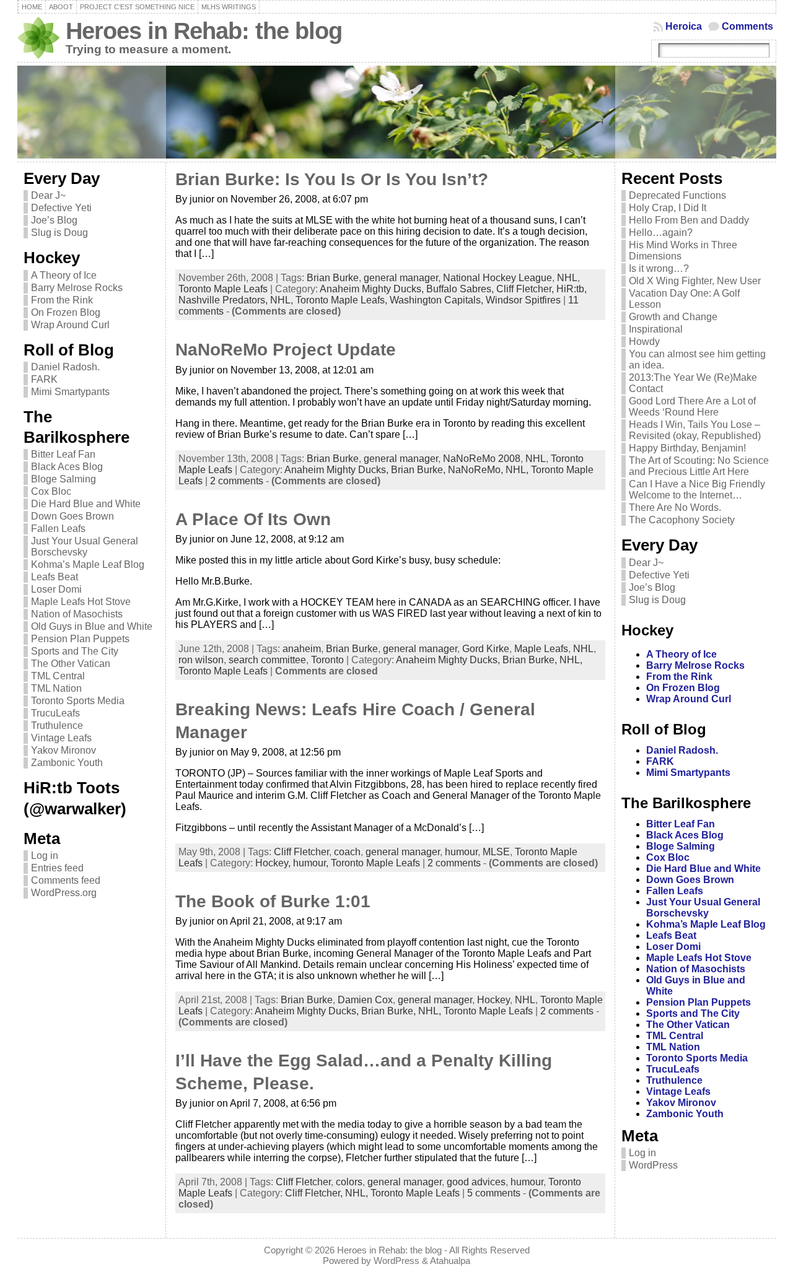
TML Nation (56, 688)
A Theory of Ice (64, 275)
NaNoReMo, (477, 469)
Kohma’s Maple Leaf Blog (87, 564)
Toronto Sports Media (78, 700)
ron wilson (201, 660)
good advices (476, 1182)
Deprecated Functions (677, 195)
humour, (312, 863)
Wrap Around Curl (70, 325)
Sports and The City (74, 651)
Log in (44, 855)
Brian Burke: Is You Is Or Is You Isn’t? (331, 179)
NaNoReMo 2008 (481, 458)
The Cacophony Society (682, 520)
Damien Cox (365, 1000)
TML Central (58, 676)
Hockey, (274, 863)
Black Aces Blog (67, 466)
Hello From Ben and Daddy (689, 220)
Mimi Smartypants (70, 391)
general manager (401, 277)
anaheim (302, 648)
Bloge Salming (63, 479)
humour (461, 852)
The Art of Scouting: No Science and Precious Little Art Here (699, 466)
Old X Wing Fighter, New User (695, 281)
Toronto (327, 660)
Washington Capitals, (438, 300)
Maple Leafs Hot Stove (81, 601)
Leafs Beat (54, 577)
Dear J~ (48, 195)
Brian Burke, (419, 469)
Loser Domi (56, 589)
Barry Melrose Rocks (77, 287)
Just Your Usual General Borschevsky (84, 546)
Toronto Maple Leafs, (343, 300)
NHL (567, 277)
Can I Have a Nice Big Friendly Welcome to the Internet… (697, 489)
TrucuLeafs (55, 713)
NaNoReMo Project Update (285, 349)
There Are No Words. (675, 507)
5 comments (493, 1193)
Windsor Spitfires (523, 300)
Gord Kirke (485, 648)
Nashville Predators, (224, 300)
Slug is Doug (59, 232)
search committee (267, 660)
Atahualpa (450, 1260)
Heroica (683, 26)
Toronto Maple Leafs (223, 289)
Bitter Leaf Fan (63, 454)
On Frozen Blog (65, 312)
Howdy (644, 341)
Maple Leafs (541, 648)
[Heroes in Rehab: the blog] (396, 112)
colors (349, 1182)
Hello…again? (661, 232)
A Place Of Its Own (253, 519)
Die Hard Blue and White (86, 504)
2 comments (236, 481)
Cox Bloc (51, 491)
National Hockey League (497, 277)
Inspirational (656, 329)
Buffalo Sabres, (461, 289)
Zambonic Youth (67, 762)
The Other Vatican (70, 663)
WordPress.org (64, 892)
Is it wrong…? (659, 268)
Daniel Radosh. (65, 367)
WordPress (653, 1165)
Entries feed (57, 868)
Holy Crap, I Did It (667, 208)
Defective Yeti (61, 208)
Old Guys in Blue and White (91, 626)
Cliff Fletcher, (526, 289)
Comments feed (65, 880)
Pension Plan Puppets (80, 639)
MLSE (496, 852)
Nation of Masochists (77, 614)
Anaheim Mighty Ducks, (373, 289)
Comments (747, 26)
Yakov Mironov (63, 750)
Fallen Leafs (58, 528)
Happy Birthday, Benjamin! (687, 448)
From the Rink (62, 300)
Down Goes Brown (72, 516)
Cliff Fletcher (301, 852)
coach (347, 852)
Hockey (493, 1000)
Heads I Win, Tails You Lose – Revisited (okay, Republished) (695, 430)
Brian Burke (333, 277)
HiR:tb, (571, 289)
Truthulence (57, 725)
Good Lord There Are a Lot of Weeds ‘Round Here (692, 406)
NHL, (283, 300)
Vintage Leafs (61, 738)
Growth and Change (673, 316)
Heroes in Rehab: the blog (204, 30)
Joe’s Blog (54, 220)
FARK (44, 379)
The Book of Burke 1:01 (272, 901)
